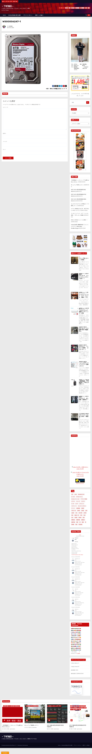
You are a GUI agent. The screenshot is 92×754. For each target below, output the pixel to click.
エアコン (73, 501)
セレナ (76, 503)
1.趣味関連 (5, 705)
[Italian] (76, 637)
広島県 (85, 513)
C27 (72, 494)
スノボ (72, 503)
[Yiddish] (77, 649)
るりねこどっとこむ (75, 499)
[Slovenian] (74, 646)
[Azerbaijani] (77, 628)
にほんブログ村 (80, 469)
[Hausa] (74, 635)
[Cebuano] (76, 630)
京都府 (82, 508)
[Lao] (77, 639)
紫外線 (80, 517)
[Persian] (79, 642)
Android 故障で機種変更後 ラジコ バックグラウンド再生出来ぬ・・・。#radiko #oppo (80, 226)
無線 (37, 705)
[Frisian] (75, 633)
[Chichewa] (77, 630)
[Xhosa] (76, 649)
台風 (86, 510)
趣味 (60, 705)
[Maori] (80, 641)
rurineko (11, 26)
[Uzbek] (72, 649)
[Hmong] (79, 635)
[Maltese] (79, 641)
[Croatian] (72, 632)
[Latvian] (80, 639)
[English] (77, 632)
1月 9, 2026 (28, 727)
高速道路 (80, 524)
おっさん (73, 496)
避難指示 (83, 519)
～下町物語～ (8, 6)
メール (5, 141)
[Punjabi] (72, 644)
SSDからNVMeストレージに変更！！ (79, 220)
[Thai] (77, 648)
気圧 (84, 515)
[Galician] (76, 633)
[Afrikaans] (71, 628)
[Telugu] (76, 648)
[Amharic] (74, 628)
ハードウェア (79, 707)
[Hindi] (77, 635)
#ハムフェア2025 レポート (77, 185)
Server (84, 705)
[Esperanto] (79, 632)
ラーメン (73, 508)
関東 (86, 7)
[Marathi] (71, 642)
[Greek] (80, 633)
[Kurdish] (75, 639)
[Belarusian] (80, 628)
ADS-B (54, 705)
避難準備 (73, 522)
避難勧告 (73, 519)
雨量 (83, 522)
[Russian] (75, 644)
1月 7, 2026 (50, 729)
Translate (78, 653)
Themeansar (25, 745)
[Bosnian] (72, 630)
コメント (5, 107)
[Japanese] (77, 637)
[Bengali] (71, 630)
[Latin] (79, 639)
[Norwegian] (76, 642)
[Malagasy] (75, 641)
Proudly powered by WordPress (8, 745)
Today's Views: (74, 666)
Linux (76, 494)
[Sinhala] (71, 646)
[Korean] (74, 639)
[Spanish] (79, 646)
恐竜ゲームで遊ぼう (39, 15)
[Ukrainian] (80, 648)
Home (4, 15)
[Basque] (79, 628)
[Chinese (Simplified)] (79, 630)
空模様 (66, 7)
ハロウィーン (74, 506)
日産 (72, 515)
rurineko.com (81, 494)
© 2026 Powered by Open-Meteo (77, 554)
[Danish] (75, 632)
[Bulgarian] (74, 630)
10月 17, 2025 (74, 729)
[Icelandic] (71, 637)
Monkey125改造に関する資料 (14, 15)
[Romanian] (74, 644)
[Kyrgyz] (76, 639)
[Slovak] (72, 646)
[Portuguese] (71, 644)
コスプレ (83, 501)
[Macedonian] (74, 641)
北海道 (82, 510)
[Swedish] (72, 648)
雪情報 (72, 524)
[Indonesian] (74, 637)
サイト (4, 149)
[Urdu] (71, 649)
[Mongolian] (72, 642)
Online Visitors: (74, 663)
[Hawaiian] (75, 635)
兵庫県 (78, 510)
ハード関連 (84, 707)
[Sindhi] (80, 644)
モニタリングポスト (82, 506)
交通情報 (78, 508)
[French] (74, 633)
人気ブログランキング (80, 483)
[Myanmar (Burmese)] (74, 642)
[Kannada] (80, 637)
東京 (69, 7)
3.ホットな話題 (10, 705)
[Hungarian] (80, 635)
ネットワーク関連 (73, 707)
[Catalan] (75, 630)
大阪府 (72, 513)
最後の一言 (82, 7)
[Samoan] (75, 646)
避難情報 (78, 519)
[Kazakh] (71, 639)
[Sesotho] (79, 644)
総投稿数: (73, 670)
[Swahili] (71, 648)
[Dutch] (76, 632)
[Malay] (77, 641)
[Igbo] (72, 637)
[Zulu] (80, 649)
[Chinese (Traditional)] (80, 630)
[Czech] (74, 632)
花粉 (83, 517)
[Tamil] (75, 648)
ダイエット (82, 503)
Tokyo (80, 534)
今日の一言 (77, 7)
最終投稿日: (73, 673)
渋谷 (72, 517)
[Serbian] (76, 644)
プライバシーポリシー (27, 15)
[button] (86, 15)
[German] (79, 633)
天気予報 (72, 7)
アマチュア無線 (84, 499)
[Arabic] (75, 628)
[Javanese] (79, 637)
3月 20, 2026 (7, 729)
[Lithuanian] (71, 641)
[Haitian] (72, 635)
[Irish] (75, 637)
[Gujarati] (71, 635)
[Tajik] (74, 648)
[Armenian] (76, 628)
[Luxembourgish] (72, 641)
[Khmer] (72, 639)
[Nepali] (75, 642)
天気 (88, 7)
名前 (4, 133)
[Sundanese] (80, 646)
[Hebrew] (76, 635)
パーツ (72, 709)
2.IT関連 (76, 705)
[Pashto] (77, 642)
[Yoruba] (79, 649)
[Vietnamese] (74, 649)
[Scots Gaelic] (76, 646)
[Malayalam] (76, 641)
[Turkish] (79, 648)
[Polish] (80, 642)
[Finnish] (72, 633)
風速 (76, 524)
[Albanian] (72, 628)
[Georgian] (77, 633)
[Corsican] (71, 632)
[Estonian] (80, 632)
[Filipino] (71, 633)
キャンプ (78, 501)
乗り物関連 (15, 705)
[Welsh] (75, 649)
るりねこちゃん (79, 496)
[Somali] (77, 646)
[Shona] (77, 644)
